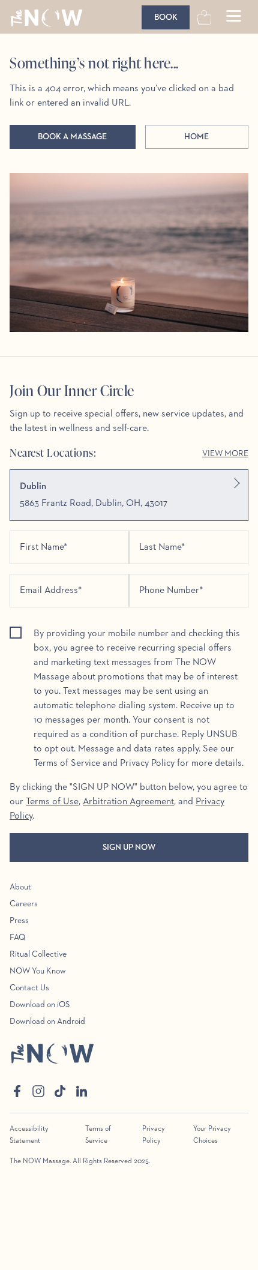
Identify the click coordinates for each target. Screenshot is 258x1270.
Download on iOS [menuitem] (40, 1005)
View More (225, 454)
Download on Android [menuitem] (47, 1021)
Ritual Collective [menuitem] (38, 954)
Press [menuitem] (19, 920)
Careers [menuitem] (24, 904)
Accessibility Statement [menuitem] (29, 1135)
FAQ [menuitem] (17, 937)
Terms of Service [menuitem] (98, 1135)
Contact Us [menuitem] (29, 988)
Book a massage (72, 137)
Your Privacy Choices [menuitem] (212, 1135)
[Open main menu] (233, 17)
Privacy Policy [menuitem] (153, 1135)
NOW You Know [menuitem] (38, 971)
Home (196, 137)
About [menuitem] (20, 887)
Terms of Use (52, 802)
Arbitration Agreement (128, 802)
